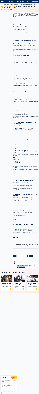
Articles (12, 4)
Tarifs (15, 1)
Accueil (1, 4)
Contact (23, 1)
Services (9, 1)
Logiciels (12, 1)
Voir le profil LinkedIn (21, 267)
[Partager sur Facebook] (27, 256)
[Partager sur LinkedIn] (32, 256)
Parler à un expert (34, 1)
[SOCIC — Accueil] (2, 1)
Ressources (19, 1)
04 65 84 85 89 (28, 1)
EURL (18, 108)
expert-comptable (18, 199)
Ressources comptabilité (7, 4)
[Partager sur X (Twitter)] (30, 256)
